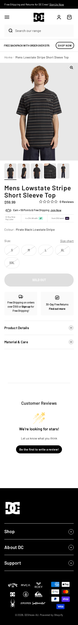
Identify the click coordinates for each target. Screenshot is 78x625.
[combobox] (43, 30)
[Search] (8, 30)
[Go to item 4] (50, 171)
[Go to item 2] (24, 171)
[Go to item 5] (63, 171)
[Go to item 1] (10, 171)
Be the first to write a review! (39, 449)
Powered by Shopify (51, 614)
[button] (7, 17)
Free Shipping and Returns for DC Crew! (34, 4)
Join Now (55, 210)
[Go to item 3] (37, 171)
